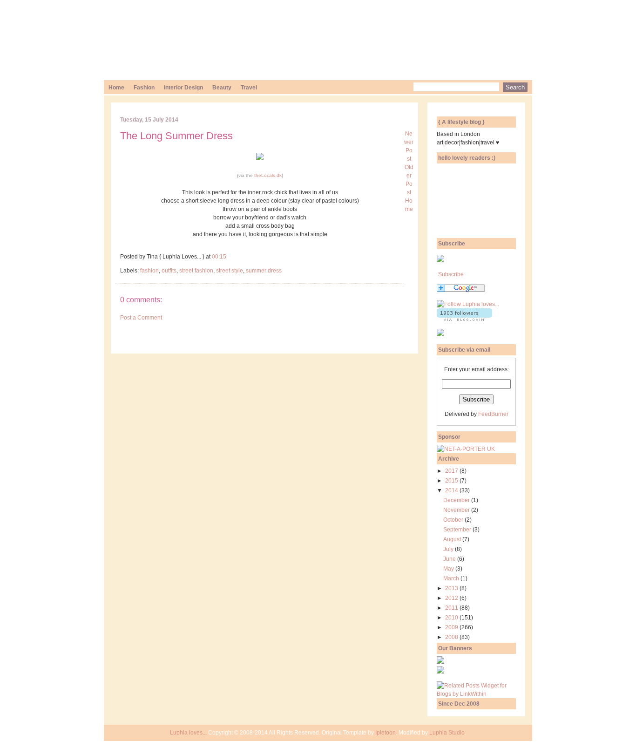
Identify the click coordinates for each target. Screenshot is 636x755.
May (449, 568)
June (450, 559)
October (454, 520)
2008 (452, 637)
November (457, 510)
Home (116, 87)
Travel (249, 87)
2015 (452, 480)
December (457, 500)
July (449, 549)
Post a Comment (141, 317)
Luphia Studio (447, 732)
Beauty (221, 87)
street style (229, 270)
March (451, 578)
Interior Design (183, 87)
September (458, 529)
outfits (169, 270)
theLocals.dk (268, 175)
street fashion (196, 270)
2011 (452, 608)
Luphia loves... (188, 732)
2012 (452, 598)
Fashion (144, 87)
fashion (149, 270)
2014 (452, 490)
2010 (452, 617)
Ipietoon (385, 732)
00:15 (219, 256)
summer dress (264, 270)
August (452, 539)
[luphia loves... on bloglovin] (468, 304)
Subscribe (451, 274)
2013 (452, 588)
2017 (452, 471)
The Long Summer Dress (176, 136)
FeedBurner (493, 414)
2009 (452, 627)
